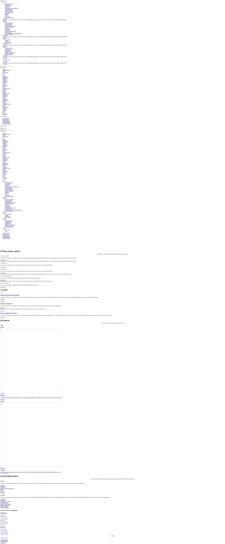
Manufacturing (5, 99)
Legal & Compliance (4, 533)
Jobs (3, 112)
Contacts (4, 110)
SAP (4, 84)
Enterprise (5, 76)
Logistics (4, 109)
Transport (4, 108)
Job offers (4, 113)
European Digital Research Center (8, 313)
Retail (4, 101)
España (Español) (6, 120)
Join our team (2, 524)
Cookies (112, 535)
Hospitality (5, 96)
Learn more (5, 20)
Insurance (4, 98)
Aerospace (5, 89)
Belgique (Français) (6, 121)
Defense (4, 90)
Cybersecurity (5, 72)
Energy (4, 91)
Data (4, 73)
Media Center (3, 520)
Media (4, 106)
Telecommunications (6, 104)
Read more (2, 299)
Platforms (4, 79)
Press (4, 111)
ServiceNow (5, 85)
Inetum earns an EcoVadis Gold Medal (9, 295)
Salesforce (5, 82)
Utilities (4, 92)
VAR (4, 87)
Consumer (5, 103)
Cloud (4, 71)
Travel (4, 97)
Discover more (3, 260)
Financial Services (6, 93)
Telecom (4, 105)
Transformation (5, 77)
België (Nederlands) (6, 122)
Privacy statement (3, 529)
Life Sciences (5, 95)
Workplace (5, 78)
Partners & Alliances (4, 522)
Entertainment (5, 107)
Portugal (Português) (6, 123)
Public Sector (5, 100)
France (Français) (6, 119)
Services (4, 69)
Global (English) (6, 118)
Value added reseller (6, 88)
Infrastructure (5, 80)
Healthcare (5, 94)
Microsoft (4, 81)
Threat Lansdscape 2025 (6, 303)
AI (3, 74)
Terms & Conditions (4, 531)
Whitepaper (5, 114)
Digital (4, 75)
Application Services (6, 70)
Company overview (4, 518)
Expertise (4, 86)
